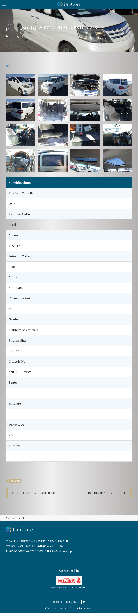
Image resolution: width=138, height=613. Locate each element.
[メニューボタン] (4, 4)
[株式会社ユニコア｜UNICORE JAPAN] (69, 4)
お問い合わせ (73, 601)
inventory (14, 36)
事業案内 (57, 601)
